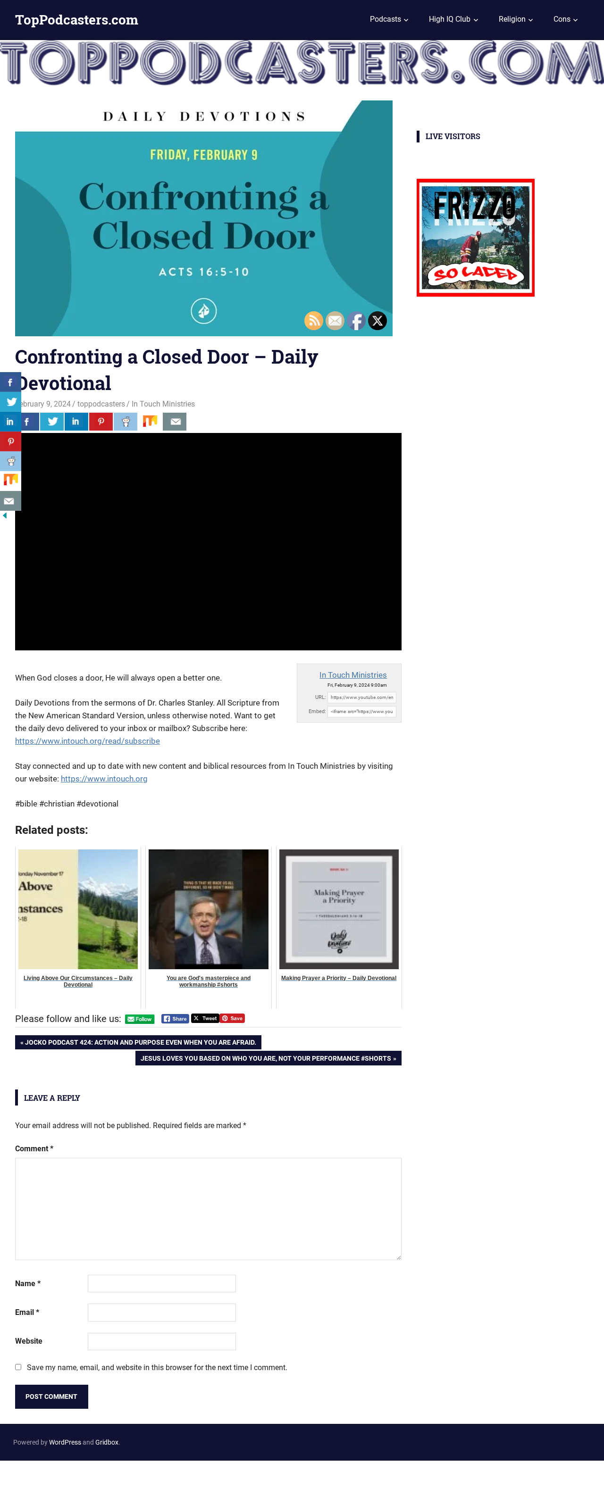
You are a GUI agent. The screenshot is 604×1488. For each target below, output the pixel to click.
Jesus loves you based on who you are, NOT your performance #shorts (265, 1059)
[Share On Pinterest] (101, 422)
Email (27, 1312)
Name (28, 1283)
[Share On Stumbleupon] (150, 422)
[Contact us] (174, 422)
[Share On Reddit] (125, 422)
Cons (562, 19)
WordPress (65, 1442)
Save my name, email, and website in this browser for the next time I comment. (157, 1367)
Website (28, 1341)
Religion (512, 19)
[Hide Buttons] (4, 517)
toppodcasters (101, 403)
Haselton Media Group (97, 1472)
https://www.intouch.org (104, 778)
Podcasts (385, 19)
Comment (34, 1148)
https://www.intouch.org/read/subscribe (87, 741)
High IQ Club (449, 19)
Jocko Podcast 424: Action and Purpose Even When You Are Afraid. (140, 1044)
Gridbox (106, 1442)
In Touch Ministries (163, 403)
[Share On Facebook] (27, 422)
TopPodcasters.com (76, 19)
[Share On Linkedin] (76, 422)
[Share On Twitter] (52, 422)
